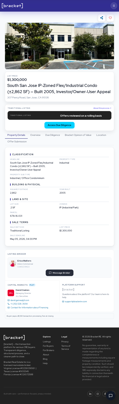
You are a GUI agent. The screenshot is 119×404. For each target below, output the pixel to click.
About (46, 354)
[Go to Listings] (12, 5)
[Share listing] (101, 18)
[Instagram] (97, 394)
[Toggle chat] (110, 395)
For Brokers (48, 350)
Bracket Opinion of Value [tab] (78, 135)
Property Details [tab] (16, 135)
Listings (47, 341)
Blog (45, 359)
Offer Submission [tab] (17, 141)
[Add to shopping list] (110, 18)
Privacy (64, 341)
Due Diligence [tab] (52, 135)
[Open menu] (114, 5)
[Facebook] (105, 394)
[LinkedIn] (90, 394)
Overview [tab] (35, 135)
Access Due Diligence (59, 125)
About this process (102, 108)
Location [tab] (101, 135)
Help (45, 363)
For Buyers (48, 346)
